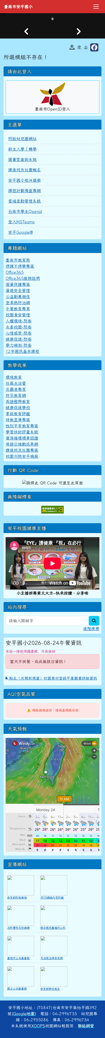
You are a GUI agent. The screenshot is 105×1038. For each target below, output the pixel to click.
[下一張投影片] (78, 31)
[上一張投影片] (26, 31)
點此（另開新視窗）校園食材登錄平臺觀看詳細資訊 (52, 678)
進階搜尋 (91, 629)
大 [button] (72, 46)
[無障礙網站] (52, 509)
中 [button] (79, 47)
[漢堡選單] (96, 7)
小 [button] (86, 47)
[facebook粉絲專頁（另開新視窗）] (94, 47)
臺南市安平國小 (18, 7)
